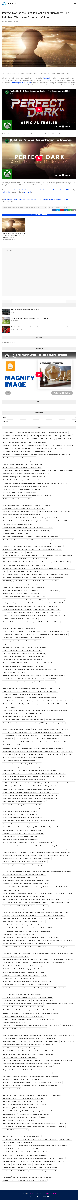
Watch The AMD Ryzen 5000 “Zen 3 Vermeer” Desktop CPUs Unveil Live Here (25, 1149)
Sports (41, 1054)
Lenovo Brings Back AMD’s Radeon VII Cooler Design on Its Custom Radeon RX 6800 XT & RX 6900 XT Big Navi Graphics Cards (36, 849)
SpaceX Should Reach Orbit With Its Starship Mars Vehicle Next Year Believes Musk (28, 1045)
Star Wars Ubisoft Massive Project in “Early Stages (58, 1060)
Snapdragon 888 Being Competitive (14, 1041)
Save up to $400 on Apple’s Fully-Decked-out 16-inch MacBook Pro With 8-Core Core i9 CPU (31, 1026)
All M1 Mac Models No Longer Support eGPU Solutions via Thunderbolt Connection (28, 480)
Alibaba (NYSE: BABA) (38, 477)
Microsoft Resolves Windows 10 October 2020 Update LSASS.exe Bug (24, 874)
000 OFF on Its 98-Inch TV (11, 439)
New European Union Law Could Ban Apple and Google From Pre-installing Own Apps (38, 915)
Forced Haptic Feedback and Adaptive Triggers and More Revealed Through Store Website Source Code (35, 710)
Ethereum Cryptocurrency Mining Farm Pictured (40, 685)
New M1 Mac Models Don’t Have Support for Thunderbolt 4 (20, 921)
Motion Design (7, 890)
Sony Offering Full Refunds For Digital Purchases (43, 1041)
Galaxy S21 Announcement (54, 720)
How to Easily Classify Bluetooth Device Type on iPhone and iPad (23, 757)
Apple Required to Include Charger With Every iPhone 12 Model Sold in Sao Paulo (27, 527)
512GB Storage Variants (41, 448)
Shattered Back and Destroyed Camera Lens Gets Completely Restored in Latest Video (29, 1035)
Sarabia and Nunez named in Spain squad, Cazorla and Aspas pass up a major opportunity (40, 327)
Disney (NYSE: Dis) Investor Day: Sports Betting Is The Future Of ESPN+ (24, 656)
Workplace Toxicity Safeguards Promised (43, 1171)
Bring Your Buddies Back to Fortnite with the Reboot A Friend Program (24, 600)
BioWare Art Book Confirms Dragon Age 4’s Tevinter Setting (21, 593)
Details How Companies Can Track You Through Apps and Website (24, 653)
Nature (45, 906)
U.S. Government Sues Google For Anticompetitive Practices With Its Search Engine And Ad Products (33, 1127)
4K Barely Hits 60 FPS (9, 448)
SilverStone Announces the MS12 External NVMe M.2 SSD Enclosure (23, 1038)
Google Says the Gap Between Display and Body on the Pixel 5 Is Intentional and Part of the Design (33, 748)
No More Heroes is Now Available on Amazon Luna (18, 934)
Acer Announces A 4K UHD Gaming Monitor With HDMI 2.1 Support (50, 455)
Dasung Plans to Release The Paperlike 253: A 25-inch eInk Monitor (23, 638)
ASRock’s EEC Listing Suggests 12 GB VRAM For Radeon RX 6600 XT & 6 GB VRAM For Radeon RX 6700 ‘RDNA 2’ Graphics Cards (36, 568)
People (42, 972)
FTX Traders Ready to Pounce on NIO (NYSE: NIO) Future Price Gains (23, 720)
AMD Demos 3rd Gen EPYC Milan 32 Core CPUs (17, 499)
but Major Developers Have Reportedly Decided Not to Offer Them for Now (48, 603)
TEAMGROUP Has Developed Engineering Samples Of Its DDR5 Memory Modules (27, 1082)
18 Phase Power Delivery (48, 439)
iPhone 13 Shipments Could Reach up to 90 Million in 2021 (20, 811)
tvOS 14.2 (63, 1123)
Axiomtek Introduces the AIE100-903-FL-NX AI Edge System (21, 590)
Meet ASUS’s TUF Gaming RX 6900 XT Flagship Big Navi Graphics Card (24, 862)
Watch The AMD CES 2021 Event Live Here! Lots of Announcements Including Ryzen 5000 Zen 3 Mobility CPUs (36, 1145)
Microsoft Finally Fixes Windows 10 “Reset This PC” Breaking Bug (22, 865)
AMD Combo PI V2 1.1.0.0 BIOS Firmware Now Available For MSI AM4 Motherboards (27, 496)
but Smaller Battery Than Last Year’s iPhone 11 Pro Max (40, 606)
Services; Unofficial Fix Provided (36, 1029)
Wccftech (27, 192)
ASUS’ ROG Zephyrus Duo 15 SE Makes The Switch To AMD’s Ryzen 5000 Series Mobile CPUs (30, 581)
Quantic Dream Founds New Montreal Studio (16, 1000)
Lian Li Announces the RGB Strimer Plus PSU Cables (18, 852)
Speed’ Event (45, 1051)
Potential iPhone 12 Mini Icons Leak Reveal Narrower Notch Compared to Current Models (29, 988)
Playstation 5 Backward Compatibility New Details (18, 978)
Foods (5, 707)
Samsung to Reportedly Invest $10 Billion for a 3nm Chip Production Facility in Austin (29, 1019)
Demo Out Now (7, 647)
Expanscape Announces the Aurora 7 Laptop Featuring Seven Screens (24, 688)
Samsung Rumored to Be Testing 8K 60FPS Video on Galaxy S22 (23, 1016)
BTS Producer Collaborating (56, 600)
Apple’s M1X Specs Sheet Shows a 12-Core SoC (48, 546)
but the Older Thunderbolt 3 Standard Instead (17, 609)
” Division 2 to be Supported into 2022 (14, 436)
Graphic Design (8, 754)
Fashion (39, 417)
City (64, 615)
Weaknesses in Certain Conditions (54, 1161)
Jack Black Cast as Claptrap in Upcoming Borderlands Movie (22, 830)
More (46, 884)
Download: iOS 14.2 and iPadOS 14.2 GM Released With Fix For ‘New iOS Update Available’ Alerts (32, 663)
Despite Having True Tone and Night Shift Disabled (30, 647)
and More (47, 505)
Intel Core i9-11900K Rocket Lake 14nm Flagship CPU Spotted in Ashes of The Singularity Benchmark (33, 776)
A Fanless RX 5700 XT (57, 448)
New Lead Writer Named (55, 918)
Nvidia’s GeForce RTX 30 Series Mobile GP (15, 956)
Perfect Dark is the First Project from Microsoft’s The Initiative (24, 207)
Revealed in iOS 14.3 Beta (20, 1007)
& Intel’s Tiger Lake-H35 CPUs (63, 436)
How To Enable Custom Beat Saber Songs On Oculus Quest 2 (22, 764)
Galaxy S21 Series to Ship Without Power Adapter (18, 723)
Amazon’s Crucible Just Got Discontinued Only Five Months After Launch (25, 486)
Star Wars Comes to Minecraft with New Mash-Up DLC (19, 1057)
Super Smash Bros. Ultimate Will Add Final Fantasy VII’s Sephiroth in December (27, 1073)
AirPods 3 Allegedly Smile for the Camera (60, 470)
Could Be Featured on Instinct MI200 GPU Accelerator (19, 628)
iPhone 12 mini (52, 795)
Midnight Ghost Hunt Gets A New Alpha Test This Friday (20, 877)
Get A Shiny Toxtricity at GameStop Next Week (17, 732)
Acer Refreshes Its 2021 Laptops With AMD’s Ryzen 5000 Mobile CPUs (23, 461)
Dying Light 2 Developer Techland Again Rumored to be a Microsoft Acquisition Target (29, 669)
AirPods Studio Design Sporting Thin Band (16, 477)
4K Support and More (24, 448)
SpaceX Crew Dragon (67, 1041)
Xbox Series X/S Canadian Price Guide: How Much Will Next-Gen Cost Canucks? (27, 1177)
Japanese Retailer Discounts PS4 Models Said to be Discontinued (23, 833)
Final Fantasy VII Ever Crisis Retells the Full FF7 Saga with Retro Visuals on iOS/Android (29, 697)
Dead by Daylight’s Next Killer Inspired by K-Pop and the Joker (22, 641)
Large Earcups (56, 846)
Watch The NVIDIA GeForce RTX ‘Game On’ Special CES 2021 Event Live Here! (26, 1152)
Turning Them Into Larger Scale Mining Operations (18, 1120)
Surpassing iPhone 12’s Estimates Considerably (44, 1076)
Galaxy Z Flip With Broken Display (13, 729)
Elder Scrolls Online (52, 679)
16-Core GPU (25, 439)
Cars (58, 609)
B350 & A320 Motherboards (50, 590)
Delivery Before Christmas (60, 644)
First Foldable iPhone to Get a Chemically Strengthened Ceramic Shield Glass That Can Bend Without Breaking (37, 701)
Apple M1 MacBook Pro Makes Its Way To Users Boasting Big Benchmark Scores (27, 521)
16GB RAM (35, 439)
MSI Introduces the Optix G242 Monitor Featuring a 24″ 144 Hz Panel (23, 896)
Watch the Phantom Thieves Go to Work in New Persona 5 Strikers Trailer (25, 1155)
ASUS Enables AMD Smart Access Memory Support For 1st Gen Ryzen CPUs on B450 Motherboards (33, 578)
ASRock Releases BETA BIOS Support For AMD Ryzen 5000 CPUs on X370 (25, 565)
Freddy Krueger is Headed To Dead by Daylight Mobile (19, 716)
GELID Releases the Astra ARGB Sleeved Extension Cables (50, 729)
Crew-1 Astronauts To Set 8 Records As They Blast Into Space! (22, 631)
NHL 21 (42, 921)
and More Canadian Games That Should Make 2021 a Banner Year (23, 508)
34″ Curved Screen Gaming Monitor (62, 445)
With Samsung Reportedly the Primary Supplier (42, 1168)
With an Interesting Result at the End (14, 1168)
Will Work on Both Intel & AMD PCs (44, 1164)
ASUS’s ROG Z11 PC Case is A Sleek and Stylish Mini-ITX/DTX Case (23, 584)
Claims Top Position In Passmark (13, 619)
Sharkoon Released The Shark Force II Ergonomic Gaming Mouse (23, 1032)
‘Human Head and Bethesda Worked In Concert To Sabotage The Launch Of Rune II (41, 432)
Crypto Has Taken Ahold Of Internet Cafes (56, 631)
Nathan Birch (6, 192)
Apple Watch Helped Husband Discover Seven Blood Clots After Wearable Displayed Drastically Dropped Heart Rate (38, 543)
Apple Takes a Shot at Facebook (63, 540)
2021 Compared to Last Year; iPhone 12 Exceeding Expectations (28, 442)
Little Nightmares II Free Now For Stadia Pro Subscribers (53, 852)
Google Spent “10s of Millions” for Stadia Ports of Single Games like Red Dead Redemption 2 (31, 751)
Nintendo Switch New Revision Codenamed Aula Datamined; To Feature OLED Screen (29, 928)
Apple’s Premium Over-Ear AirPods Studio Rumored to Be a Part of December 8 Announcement (32, 549)
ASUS (4, 571)
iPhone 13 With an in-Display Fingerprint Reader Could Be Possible (23, 817)
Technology (39, 421)
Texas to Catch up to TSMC (11, 1089)
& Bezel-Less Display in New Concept (40, 436)
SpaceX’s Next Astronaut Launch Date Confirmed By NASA (21, 1051)
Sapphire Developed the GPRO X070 (14, 1022)
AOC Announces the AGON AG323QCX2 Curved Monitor (55, 511)
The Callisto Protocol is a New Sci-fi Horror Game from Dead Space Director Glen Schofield (31, 1092)
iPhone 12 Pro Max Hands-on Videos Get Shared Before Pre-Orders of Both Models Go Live (30, 798)
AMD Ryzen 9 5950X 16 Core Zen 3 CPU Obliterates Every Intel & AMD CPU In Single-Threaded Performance (35, 502)
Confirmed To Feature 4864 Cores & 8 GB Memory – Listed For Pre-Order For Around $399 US (31, 622)
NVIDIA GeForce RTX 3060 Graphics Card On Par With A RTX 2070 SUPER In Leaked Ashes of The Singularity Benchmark (35, 947)
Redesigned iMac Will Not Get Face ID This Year (59, 1003)
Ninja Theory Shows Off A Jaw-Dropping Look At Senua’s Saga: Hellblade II (26, 925)
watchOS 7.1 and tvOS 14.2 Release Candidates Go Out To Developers (24, 1158)
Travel (43, 1117)
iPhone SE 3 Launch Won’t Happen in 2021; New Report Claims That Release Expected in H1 (30, 827)
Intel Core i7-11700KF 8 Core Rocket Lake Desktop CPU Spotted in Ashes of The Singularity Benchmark (33, 773)
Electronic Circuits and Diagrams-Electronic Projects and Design (23, 682)
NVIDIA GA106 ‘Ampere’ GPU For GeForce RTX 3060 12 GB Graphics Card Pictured (27, 944)
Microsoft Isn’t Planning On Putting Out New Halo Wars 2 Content (22, 868)
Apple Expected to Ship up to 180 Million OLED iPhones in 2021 (21, 514)
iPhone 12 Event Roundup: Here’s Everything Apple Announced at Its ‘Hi (24, 795)
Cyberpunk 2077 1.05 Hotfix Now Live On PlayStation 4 (19, 634)
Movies (17, 890)
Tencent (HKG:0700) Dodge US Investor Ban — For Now (19, 1086)
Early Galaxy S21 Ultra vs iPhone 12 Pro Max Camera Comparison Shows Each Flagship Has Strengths (34, 675)
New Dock (6, 915)
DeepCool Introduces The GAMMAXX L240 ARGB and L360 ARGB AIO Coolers (26, 644)
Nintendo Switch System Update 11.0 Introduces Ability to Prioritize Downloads (26, 931)
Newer (7, 302)
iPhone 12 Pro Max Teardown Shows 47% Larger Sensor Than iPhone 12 (24, 802)
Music (39, 906)
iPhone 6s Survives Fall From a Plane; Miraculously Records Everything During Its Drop (29, 821)
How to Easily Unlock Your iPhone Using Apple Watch (19, 761)
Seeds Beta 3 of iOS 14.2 (10, 1029)
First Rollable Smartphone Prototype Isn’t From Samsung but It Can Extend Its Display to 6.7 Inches (33, 704)
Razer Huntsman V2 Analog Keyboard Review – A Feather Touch (22, 1003)
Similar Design (50, 1038)
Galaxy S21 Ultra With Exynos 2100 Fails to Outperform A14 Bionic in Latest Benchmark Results (31, 726)
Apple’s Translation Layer (11, 552)
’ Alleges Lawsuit (8, 432)
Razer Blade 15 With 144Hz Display (43, 1000)
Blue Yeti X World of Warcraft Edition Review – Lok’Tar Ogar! (21, 597)
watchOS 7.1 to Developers (56, 1158)
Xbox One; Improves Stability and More (15, 1174)
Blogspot (31, 1193)
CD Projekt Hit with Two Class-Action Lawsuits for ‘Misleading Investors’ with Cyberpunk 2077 (31, 612)
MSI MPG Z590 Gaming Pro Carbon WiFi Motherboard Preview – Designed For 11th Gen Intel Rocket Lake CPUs (36, 899)
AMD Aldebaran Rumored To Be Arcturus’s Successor (19, 492)
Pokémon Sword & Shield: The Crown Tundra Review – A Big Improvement (25, 985)
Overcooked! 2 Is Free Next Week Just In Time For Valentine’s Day (22, 966)
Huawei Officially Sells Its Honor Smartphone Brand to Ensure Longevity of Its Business (29, 770)
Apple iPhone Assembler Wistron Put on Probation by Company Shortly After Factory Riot (30, 518)
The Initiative (46, 78)
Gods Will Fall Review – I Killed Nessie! (14, 745)
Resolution (6, 1007)
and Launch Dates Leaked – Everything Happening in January (22, 505)
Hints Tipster (67, 754)
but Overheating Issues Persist (12, 606)
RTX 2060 (41, 1007)
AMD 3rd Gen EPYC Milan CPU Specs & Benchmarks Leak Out (21, 489)
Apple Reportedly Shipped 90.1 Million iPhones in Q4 (18, 524)
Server (22, 1029)
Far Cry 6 (51, 688)
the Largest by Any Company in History (49, 1095)
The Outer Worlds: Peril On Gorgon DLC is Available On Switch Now (23, 1098)
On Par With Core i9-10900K (11, 962)
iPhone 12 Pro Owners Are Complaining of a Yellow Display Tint (22, 805)
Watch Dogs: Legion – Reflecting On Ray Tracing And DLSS (21, 1142)
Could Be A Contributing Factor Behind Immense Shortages (21, 625)
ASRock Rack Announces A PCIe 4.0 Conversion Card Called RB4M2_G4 (25, 559)
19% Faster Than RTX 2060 (65, 439)
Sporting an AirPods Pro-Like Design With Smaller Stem (20, 1054)
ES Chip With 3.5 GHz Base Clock (13, 685)
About (37, 1196)
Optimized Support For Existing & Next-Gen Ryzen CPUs (48, 962)
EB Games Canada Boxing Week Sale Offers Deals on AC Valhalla (23, 679)
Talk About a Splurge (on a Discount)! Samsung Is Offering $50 (22, 1079)
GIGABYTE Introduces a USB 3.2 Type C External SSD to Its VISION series (37, 738)
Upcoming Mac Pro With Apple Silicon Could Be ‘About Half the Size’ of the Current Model (30, 1139)
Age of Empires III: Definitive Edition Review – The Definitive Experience (24, 470)
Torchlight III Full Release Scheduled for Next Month (34, 1114)
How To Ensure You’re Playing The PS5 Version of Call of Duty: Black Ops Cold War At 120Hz (30, 767)
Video (69, 1139)
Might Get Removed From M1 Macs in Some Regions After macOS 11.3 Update (26, 880)
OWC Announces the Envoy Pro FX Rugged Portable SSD (20, 972)
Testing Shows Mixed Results (48, 1086)
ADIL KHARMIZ (7, 22)
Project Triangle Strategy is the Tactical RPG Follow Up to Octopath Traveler (36, 991)
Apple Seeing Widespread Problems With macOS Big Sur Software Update (26, 530)
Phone (44, 975)
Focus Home (70, 704)
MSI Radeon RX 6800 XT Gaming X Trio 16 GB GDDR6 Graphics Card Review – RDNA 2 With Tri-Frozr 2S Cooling (36, 903)
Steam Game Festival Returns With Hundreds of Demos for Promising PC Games (28, 1067)
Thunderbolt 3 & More (9, 1114)
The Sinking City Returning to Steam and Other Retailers (20, 1108)
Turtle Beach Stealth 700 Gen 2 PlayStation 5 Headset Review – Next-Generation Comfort (30, 1123)
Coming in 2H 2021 (31, 619)
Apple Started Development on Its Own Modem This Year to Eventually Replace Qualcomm (31, 537)
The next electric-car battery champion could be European (30, 318)
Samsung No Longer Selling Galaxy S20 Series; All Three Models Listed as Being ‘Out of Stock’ (31, 1013)
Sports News (50, 1054)
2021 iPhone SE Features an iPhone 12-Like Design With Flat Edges (22, 445)
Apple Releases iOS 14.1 (61, 521)
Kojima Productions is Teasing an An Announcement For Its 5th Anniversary (26, 846)
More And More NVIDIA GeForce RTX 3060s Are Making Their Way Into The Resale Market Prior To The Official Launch (38, 887)
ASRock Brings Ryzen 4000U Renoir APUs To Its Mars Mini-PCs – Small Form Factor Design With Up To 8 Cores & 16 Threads (38, 556)
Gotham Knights (67, 751)
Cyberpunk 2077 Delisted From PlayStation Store (52, 634)
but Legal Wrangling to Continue (13, 603)
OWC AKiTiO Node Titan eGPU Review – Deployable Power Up (21, 969)
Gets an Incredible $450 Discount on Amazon (48, 732)
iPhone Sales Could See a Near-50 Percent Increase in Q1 (20, 824)
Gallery (28, 729)
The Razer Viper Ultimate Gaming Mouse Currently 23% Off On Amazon (24, 1104)
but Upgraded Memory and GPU (44, 609)
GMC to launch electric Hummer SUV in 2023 (25, 310)
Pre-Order (62, 988)
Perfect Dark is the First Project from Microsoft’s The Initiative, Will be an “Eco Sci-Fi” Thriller (41, 190)
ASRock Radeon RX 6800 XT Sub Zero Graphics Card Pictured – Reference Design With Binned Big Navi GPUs (36, 562)
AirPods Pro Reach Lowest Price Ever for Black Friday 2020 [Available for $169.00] (27, 473)
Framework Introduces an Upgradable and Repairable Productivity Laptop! (26, 713)
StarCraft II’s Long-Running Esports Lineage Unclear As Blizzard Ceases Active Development (31, 1063)
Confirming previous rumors (21, 83)
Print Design (6, 991)
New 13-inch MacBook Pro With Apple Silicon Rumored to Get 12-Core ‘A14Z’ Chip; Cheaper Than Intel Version (36, 912)
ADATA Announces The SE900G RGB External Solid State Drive (22, 467)
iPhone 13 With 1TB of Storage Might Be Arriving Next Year (20, 814)
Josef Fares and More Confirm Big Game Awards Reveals (21, 836)
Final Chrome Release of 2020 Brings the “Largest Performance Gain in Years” (27, 694)
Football (12, 707)
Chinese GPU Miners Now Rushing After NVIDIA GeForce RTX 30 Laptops (24, 615)
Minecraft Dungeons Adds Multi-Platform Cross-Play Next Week (22, 884)
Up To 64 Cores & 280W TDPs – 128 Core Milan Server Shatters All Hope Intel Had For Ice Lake (31, 1133)
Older (71, 302)
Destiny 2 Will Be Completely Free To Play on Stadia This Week (22, 650)
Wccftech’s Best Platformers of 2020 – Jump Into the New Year (22, 1161)
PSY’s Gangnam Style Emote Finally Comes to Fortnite (19, 997)
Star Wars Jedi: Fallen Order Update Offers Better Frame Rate (21, 1060)
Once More (26, 962)
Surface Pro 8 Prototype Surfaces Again (15, 1076)
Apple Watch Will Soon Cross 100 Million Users (17, 546)
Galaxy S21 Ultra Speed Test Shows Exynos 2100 (49, 723)
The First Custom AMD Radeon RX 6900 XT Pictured (18, 1095)
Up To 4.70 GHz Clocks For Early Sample (15, 1130)
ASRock (29, 552)
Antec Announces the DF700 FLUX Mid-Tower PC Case (19, 511)
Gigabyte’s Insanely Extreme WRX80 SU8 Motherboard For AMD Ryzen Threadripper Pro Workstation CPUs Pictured (37, 742)
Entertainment (50, 682)
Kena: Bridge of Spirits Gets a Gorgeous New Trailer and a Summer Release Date (28, 843)
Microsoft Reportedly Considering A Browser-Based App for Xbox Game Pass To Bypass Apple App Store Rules (37, 871)
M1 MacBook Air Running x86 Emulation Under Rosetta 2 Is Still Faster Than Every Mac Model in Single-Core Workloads (35, 855)
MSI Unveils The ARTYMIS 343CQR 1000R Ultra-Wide (18, 906)
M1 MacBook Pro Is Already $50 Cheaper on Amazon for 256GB (22, 858)
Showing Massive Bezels (66, 1035)
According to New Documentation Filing (15, 455)
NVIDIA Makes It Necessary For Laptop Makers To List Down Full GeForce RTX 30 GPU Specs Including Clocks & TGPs (38, 953)
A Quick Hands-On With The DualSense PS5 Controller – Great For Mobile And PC (27, 451)
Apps (22, 552)
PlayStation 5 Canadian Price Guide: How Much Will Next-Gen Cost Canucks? (27, 981)
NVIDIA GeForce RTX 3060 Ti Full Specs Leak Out (17, 950)
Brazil (43, 597)
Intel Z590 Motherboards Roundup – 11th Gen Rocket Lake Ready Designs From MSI (28, 789)
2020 (4, 442)
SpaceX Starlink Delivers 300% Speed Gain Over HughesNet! (21, 1048)
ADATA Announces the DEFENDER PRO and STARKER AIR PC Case (22, 464)
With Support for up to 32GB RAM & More (15, 1171)
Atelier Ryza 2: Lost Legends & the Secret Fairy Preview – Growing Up (23, 587)
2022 (46, 445)
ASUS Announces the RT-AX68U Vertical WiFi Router (25, 571)
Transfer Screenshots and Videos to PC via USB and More (20, 1117)
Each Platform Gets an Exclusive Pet (14, 672)
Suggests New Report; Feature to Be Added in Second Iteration (22, 1070)
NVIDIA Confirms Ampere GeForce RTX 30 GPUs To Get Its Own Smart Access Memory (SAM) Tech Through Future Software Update (37, 941)
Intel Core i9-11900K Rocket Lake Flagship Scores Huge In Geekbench (24, 779)
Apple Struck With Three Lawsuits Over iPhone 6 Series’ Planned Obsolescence (26, 540)
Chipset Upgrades (54, 615)
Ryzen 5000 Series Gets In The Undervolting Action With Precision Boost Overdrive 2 (28, 1010)
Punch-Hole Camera (45, 997)
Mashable (47, 858)
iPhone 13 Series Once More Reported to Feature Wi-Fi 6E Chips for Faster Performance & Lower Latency (34, 808)
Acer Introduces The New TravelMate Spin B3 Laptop (19, 458)
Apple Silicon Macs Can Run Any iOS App (15, 533)
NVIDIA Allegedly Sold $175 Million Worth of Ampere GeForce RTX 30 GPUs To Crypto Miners (30, 937)
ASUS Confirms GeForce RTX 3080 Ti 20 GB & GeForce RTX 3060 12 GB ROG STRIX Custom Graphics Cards (35, 574)
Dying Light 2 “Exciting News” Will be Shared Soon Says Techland (23, 666)
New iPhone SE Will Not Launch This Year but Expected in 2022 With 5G (24, 918)
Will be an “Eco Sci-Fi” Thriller (59, 207)
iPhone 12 (55, 792)
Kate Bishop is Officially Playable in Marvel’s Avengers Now (21, 839)
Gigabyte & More (8, 738)
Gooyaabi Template (50, 1193)
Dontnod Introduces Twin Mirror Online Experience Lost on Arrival (22, 660)
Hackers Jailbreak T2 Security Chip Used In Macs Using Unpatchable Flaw (38, 754)
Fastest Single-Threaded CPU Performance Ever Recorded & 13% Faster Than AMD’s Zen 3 (30, 691)
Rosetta (32, 1007)
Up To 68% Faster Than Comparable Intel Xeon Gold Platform (21, 1136)
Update (62, 1139)
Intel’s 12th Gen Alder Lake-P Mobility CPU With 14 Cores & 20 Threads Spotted (26, 792)
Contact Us (45, 1196)
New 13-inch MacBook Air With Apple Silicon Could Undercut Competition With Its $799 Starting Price (34, 909)
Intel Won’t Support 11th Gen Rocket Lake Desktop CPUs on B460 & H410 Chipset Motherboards (31, 786)
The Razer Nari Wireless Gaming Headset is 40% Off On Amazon (22, 1101)
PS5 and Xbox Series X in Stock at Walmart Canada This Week (22, 994)
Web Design (6, 1164)
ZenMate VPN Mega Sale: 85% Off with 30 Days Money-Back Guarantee (24, 1180)
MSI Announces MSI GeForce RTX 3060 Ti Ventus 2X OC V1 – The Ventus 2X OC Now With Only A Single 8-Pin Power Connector (37, 893)
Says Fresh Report (67, 1026)
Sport (53, 1051)
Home (31, 1196)
